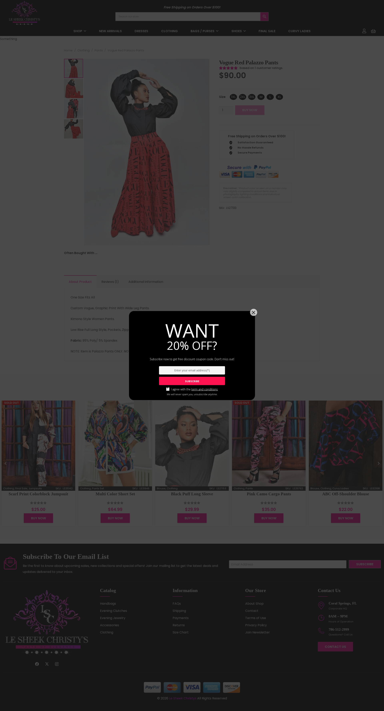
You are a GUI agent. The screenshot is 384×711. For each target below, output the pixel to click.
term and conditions (204, 389)
